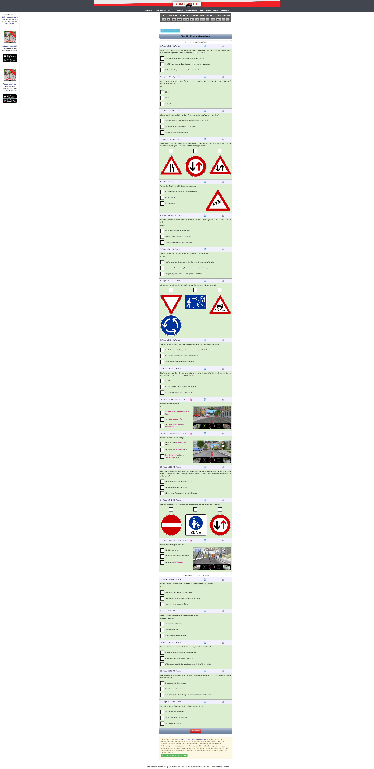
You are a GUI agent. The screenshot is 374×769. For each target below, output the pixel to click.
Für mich (168, 380)
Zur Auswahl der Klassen (171, 31)
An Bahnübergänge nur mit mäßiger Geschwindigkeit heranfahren (186, 70)
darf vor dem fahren (175, 456)
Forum (215, 10)
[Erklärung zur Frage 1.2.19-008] (205, 46)
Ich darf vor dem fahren (175, 443)
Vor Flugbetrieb (170, 203)
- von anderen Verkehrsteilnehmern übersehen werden (182, 598)
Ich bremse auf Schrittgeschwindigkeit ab (177, 556)
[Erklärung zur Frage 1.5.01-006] (205, 77)
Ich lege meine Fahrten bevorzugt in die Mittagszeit (181, 493)
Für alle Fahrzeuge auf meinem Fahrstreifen (179, 392)
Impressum (225, 10)
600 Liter (168, 104)
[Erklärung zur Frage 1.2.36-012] (205, 368)
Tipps (201, 10)
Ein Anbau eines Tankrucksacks (175, 689)
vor (177, 412)
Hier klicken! (9, 24)
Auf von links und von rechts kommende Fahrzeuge (181, 356)
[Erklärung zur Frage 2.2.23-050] (205, 642)
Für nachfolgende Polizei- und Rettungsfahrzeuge (180, 386)
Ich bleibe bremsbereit (172, 550)
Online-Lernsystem (9, 17)
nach (173, 419)
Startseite (148, 10)
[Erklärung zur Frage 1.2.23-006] (205, 110)
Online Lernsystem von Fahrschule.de (192, 739)
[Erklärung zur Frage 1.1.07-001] (205, 215)
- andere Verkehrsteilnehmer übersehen (177, 604)
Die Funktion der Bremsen (173, 723)
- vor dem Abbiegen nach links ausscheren (178, 236)
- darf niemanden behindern (174, 624)
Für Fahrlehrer (178, 10)
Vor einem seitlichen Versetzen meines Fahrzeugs (181, 191)
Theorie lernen (191, 10)
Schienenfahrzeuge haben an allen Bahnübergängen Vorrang (184, 58)
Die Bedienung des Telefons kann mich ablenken (180, 126)
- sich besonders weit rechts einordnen (177, 230)
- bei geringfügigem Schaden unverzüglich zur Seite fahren (183, 274)
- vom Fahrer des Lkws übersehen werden (178, 592)
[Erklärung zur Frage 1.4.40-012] (205, 181)
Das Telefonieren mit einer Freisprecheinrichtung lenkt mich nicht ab (186, 120)
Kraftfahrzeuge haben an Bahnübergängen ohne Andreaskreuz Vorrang (187, 64)
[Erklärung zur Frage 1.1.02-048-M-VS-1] (205, 540)
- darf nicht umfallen (171, 629)
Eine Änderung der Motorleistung (175, 683)
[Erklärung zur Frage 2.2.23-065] (205, 702)
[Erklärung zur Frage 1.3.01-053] (205, 340)
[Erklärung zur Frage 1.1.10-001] (205, 467)
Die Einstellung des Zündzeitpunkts (176, 717)
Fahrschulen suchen (162, 10)
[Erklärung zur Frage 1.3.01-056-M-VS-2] (205, 399)
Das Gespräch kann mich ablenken (176, 132)
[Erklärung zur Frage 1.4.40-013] (205, 139)
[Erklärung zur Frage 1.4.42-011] (205, 281)
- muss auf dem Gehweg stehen (175, 635)
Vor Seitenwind (170, 197)
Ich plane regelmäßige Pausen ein (176, 487)
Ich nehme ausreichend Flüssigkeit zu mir (178, 481)
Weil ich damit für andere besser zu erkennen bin (180, 652)
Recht (208, 10)
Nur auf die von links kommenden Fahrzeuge (179, 361)
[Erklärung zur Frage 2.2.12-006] (205, 611)
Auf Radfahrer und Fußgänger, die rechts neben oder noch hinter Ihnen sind (189, 350)
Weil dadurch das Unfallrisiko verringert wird (179, 658)
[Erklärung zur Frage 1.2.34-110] (205, 249)
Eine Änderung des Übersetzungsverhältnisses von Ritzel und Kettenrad (188, 695)
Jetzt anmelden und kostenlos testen (173, 755)
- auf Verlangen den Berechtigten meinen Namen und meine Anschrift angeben (190, 262)
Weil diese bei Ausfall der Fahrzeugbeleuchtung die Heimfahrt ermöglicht (188, 664)
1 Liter (167, 92)
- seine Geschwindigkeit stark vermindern (178, 242)
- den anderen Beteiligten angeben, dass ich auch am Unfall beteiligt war (188, 268)
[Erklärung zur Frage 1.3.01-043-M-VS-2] (205, 433)
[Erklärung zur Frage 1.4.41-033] (205, 500)
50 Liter (167, 98)
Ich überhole (175, 562)
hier (221, 767)
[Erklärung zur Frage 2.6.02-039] (205, 671)
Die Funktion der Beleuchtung (174, 711)
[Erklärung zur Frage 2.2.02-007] (205, 579)
